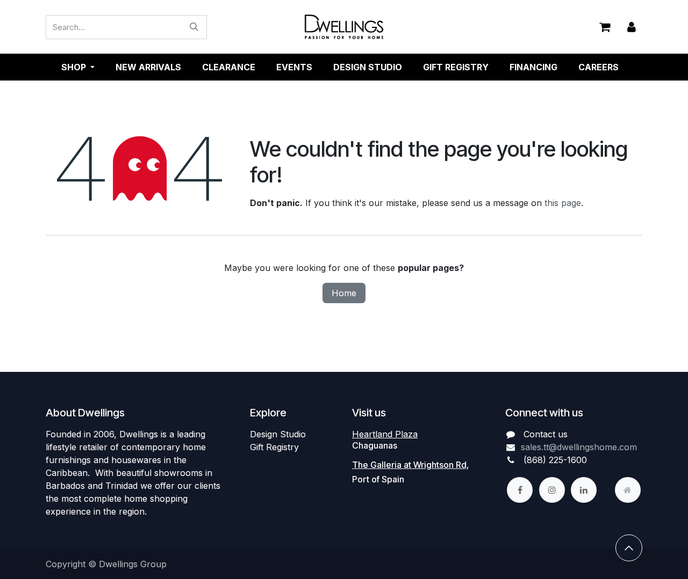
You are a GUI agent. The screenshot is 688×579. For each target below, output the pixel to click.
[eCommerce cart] (604, 27)
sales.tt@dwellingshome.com (579, 447)
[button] (628, 547)
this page (562, 202)
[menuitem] (148, 67)
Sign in (631, 27)
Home (344, 293)
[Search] (194, 27)
